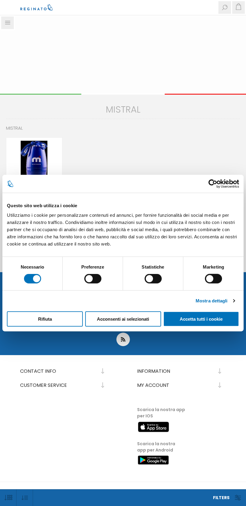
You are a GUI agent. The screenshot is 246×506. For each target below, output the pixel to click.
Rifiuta (45, 318)
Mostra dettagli (212, 300)
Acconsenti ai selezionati (123, 318)
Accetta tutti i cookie (201, 318)
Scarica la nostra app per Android (156, 447)
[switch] (92, 279)
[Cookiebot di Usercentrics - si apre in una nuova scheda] (213, 183)
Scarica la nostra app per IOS (161, 413)
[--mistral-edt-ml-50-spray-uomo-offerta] (34, 165)
